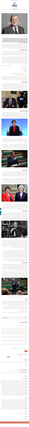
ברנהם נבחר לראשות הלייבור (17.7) (23, 370)
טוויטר (26, 404)
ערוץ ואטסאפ (25, 408)
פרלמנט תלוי (6, 312)
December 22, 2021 (23, 74)
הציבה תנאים (8, 115)
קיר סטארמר (3, 312)
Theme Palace (26, 422)
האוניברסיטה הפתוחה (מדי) (24, 393)
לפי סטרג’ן (17, 138)
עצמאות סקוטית (9, 312)
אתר (27, 342)
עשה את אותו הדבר (13, 141)
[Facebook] (0, 209)
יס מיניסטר (2, 422)
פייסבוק (26, 402)
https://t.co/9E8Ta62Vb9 (16, 73)
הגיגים (20, 311)
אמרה (20, 114)
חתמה (12, 179)
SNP (27, 312)
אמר (25, 113)
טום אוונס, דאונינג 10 (7, 202)
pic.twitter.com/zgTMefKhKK (23, 73)
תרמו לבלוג (26, 376)
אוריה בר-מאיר (25, 36)
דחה (17, 174)
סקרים (12, 312)
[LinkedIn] (0, 211)
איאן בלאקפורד (23, 312)
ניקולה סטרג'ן (14, 312)
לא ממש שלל (14, 205)
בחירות (20, 312)
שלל (4, 141)
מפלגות (19, 311)
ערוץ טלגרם (25, 406)
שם (27, 335)
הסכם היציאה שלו (18, 85)
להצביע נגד (9, 182)
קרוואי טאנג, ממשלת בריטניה (10, 136)
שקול (21, 252)
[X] (0, 210)
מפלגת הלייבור (18, 312)
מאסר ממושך (25, 381)
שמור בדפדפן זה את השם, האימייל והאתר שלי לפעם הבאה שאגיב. (21, 348)
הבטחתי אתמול (24, 44)
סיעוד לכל (26, 390)
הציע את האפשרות (4, 206)
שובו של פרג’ (25, 384)
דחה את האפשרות (14, 140)
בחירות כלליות (23, 311)
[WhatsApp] (0, 213)
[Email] (0, 214)
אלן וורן (11, 238)
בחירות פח (26, 387)
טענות (2, 256)
